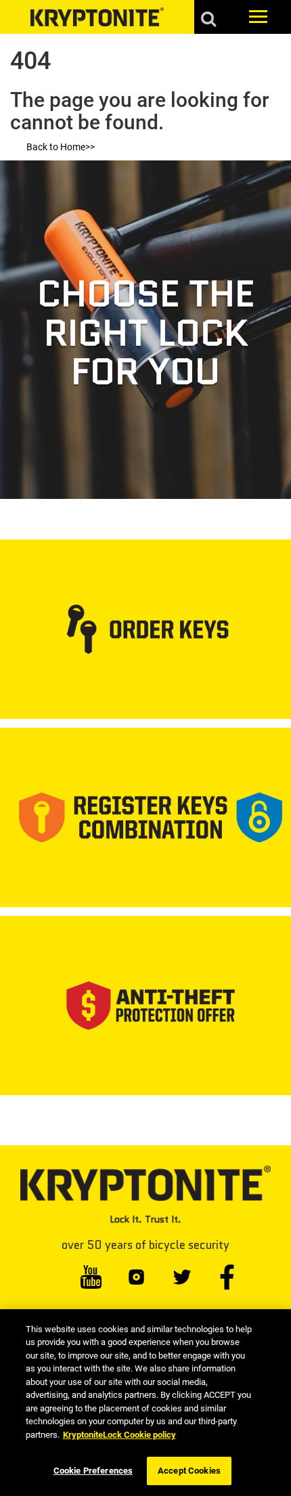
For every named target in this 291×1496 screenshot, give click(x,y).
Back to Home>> (60, 146)
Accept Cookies (189, 1471)
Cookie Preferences (93, 1471)
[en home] (97, 16)
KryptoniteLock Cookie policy (119, 1435)
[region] (145, 1402)
